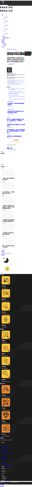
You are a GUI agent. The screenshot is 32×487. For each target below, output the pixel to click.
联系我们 (14, 49)
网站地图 (9, 482)
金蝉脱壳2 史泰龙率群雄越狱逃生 (13, 95)
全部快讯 (2, 164)
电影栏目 (3, 42)
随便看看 (6, 482)
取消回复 (8, 148)
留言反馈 (3, 2)
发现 (2, 15)
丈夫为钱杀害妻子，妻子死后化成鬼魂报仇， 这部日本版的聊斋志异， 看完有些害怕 (16, 131)
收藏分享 (3, 252)
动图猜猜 (3, 36)
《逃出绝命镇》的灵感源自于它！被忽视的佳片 (16, 91)
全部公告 (2, 151)
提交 (11, 148)
